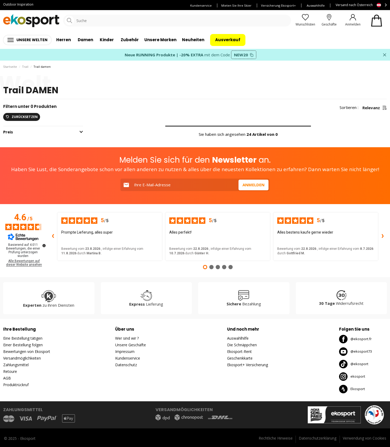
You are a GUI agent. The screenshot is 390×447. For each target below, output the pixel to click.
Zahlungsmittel (16, 364)
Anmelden (253, 184)
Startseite (10, 67)
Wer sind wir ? (127, 338)
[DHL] (220, 417)
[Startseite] (31, 20)
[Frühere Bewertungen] (53, 236)
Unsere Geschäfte (130, 344)
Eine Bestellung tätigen (22, 338)
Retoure (10, 371)
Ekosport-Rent (239, 351)
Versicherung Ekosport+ (278, 5)
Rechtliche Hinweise (276, 438)
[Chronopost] (189, 417)
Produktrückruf (16, 384)
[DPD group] (162, 417)
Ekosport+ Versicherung (247, 364)
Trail (25, 67)
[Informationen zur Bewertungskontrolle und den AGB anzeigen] (44, 245)
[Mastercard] (8, 418)
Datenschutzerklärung (317, 438)
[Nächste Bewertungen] (382, 236)
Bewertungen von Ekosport (26, 351)
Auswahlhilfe (316, 5)
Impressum (125, 351)
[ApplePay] (68, 418)
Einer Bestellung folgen (23, 344)
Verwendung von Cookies (364, 438)
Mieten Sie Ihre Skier (236, 5)
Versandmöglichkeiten (22, 358)
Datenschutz (126, 364)
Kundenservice (201, 5)
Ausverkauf (227, 40)
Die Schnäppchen (242, 344)
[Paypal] (47, 418)
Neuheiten (193, 40)
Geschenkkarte (240, 358)
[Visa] (25, 418)
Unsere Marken (160, 40)
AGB (7, 378)
